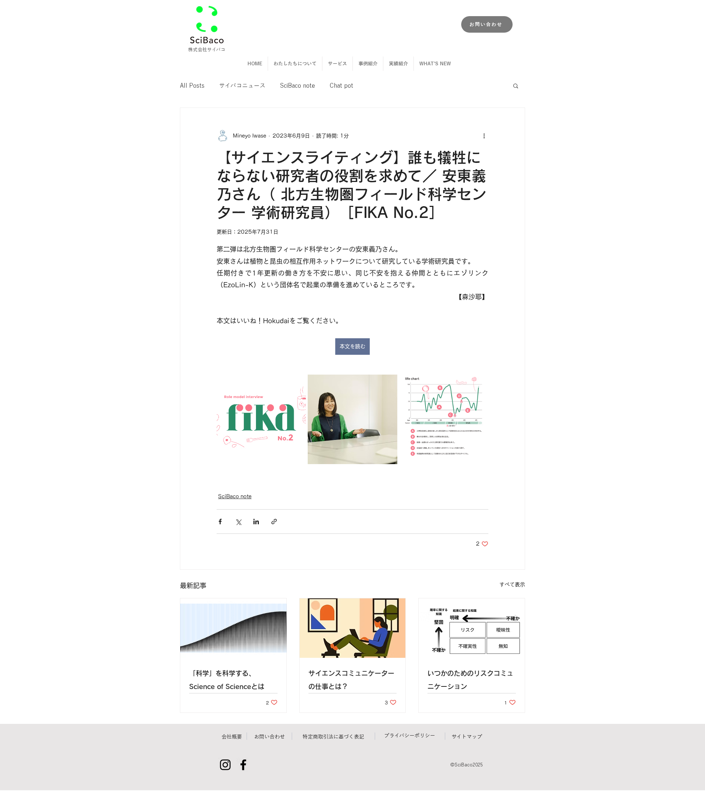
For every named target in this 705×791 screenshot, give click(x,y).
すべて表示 (512, 584)
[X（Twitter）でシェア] (238, 521)
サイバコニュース (242, 85)
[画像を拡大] (261, 419)
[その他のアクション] (484, 135)
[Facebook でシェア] (220, 521)
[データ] (233, 628)
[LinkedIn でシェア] (256, 521)
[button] (515, 85)
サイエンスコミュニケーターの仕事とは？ (351, 680)
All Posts (192, 85)
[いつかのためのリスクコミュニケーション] (472, 628)
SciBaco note (297, 85)
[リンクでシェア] (274, 521)
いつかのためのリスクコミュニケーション (470, 680)
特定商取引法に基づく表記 (333, 736)
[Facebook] (243, 765)
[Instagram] (225, 765)
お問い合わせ (269, 736)
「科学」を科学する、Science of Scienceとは (226, 680)
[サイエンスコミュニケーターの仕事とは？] (353, 628)
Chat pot (341, 85)
